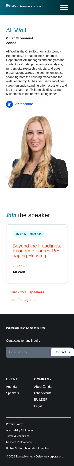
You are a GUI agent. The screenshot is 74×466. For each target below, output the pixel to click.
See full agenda (23, 300)
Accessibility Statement (20, 430)
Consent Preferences (18, 441)
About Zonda (43, 386)
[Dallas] (24, 7)
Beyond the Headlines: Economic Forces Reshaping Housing (37, 250)
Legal (38, 406)
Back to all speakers (27, 292)
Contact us (62, 352)
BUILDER (41, 399)
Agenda (11, 386)
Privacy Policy (14, 423)
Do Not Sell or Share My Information (28, 448)
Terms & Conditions (17, 435)
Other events (42, 393)
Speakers (12, 393)
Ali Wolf (19, 272)
